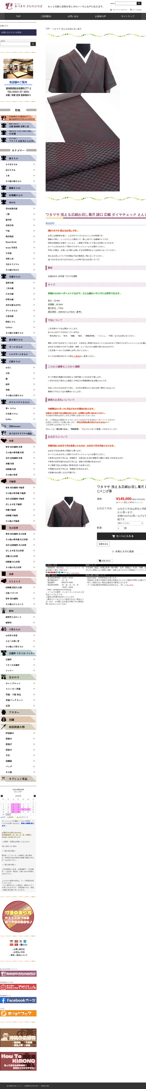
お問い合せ (73, 16)
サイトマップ (127, 16)
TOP (18, 16)
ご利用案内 (45, 16)
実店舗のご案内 (45, 1085)
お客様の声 (100, 16)
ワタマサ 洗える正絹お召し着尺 (67, 29)
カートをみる (137, 10)
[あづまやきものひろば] (24, 10)
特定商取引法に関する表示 (31, 1085)
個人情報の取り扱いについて (14, 1085)
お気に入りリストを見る (11, 32)
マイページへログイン (120, 10)
